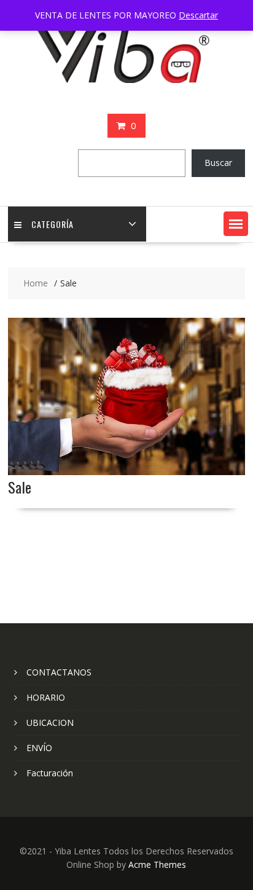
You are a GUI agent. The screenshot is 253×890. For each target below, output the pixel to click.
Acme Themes (157, 864)
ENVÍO (39, 748)
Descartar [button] (198, 15)
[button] (236, 223)
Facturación (49, 773)
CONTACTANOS (58, 672)
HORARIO (45, 697)
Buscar (218, 162)
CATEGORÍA (52, 224)
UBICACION (50, 722)
